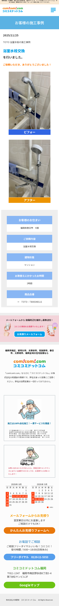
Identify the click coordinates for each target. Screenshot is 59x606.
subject (53, 10)
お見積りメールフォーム (29, 334)
